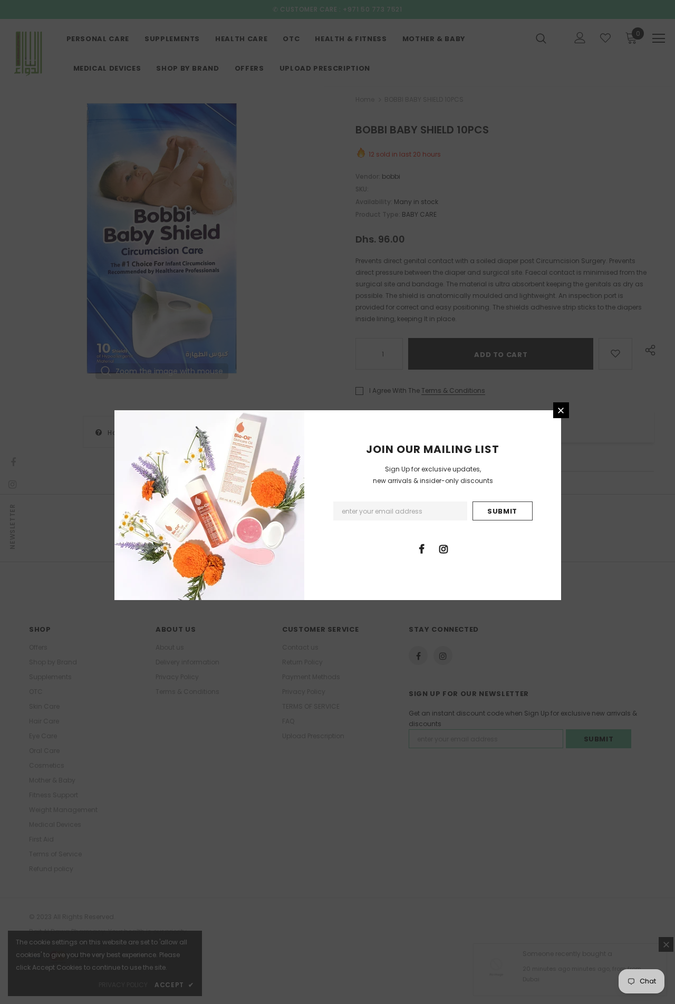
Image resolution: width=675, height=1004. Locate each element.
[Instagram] (443, 548)
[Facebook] (422, 548)
